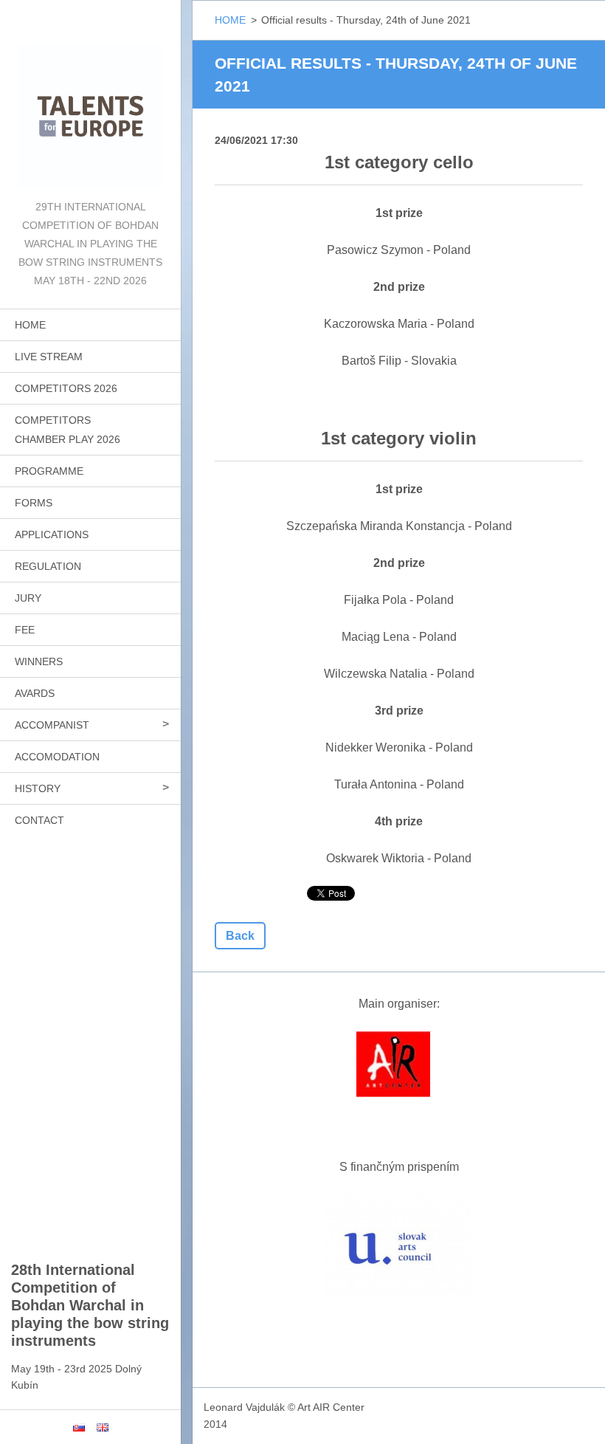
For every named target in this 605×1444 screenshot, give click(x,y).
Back (240, 935)
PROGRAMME (49, 471)
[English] (102, 1427)
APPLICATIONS (52, 534)
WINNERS (39, 661)
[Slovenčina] (79, 1427)
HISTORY (37, 788)
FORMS (33, 503)
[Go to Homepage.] (90, 99)
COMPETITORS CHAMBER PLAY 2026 (67, 429)
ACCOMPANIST (52, 725)
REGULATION (48, 566)
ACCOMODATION (57, 757)
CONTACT (39, 820)
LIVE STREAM (49, 356)
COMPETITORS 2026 (66, 388)
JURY (28, 598)
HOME (30, 325)
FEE (25, 630)
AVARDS (35, 693)
